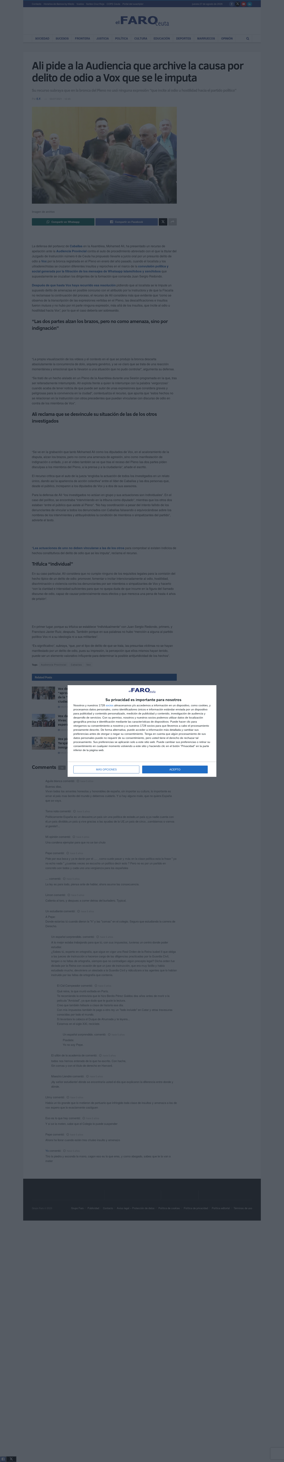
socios (109, 705)
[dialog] (142, 731)
